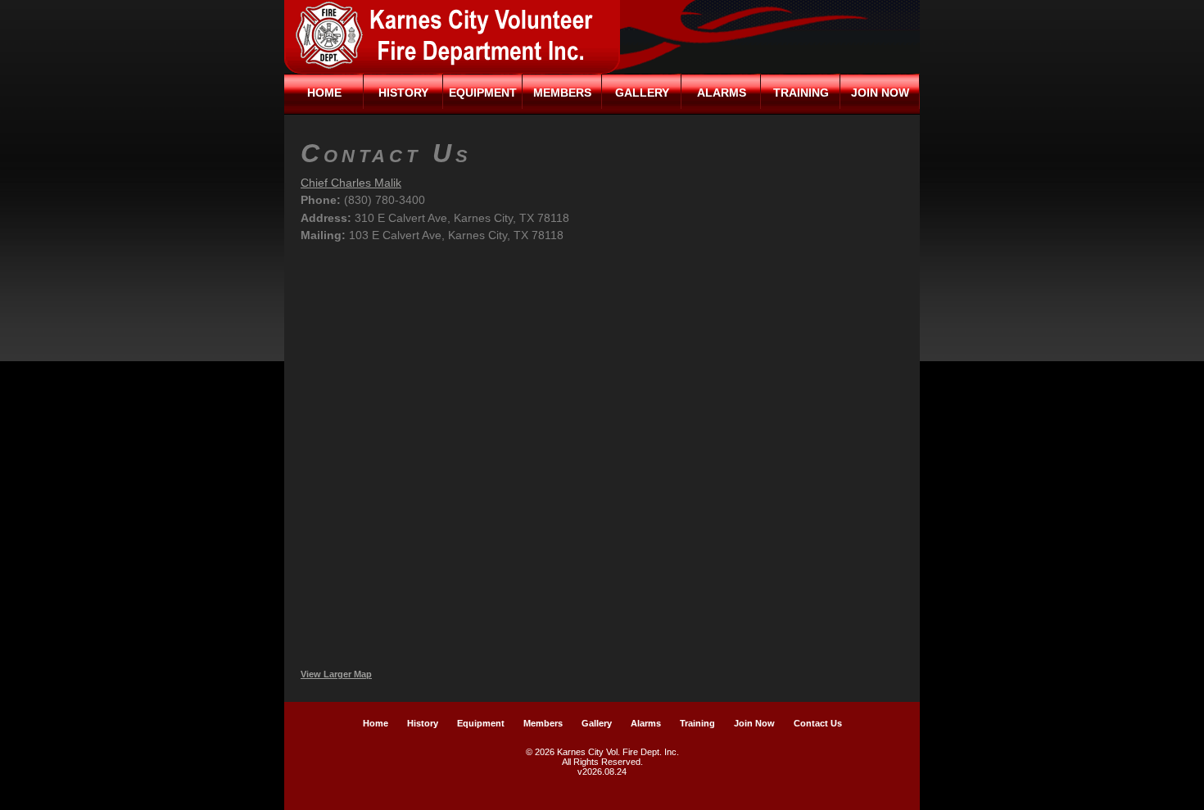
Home (324, 92)
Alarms (721, 92)
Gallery (642, 92)
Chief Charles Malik (351, 182)
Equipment (483, 92)
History (403, 92)
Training (801, 92)
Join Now (880, 92)
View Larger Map (336, 674)
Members (562, 92)
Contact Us (818, 723)
